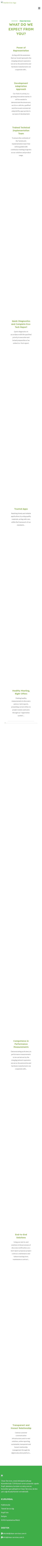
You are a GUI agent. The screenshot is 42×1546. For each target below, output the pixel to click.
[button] (39, 8)
